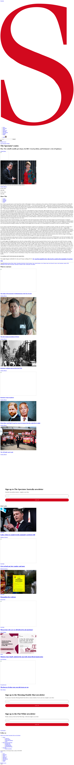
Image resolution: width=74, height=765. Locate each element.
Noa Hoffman (3, 659)
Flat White (2, 532)
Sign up (37, 705)
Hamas (44, 263)
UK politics (33, 264)
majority (65, 263)
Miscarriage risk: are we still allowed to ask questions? (16, 629)
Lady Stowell (51, 263)
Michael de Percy (4, 568)
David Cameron (29, 263)
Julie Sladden (3, 632)
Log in (5, 141)
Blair (12, 263)
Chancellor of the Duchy (21, 263)
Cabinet (14, 263)
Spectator (2, 0)
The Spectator (3, 730)
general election (37, 263)
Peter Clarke (7, 264)
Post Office (12, 264)
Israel (47, 263)
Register (1, 141)
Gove (42, 263)
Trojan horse (28, 264)
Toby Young (3, 689)
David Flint (2, 599)
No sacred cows (3, 684)
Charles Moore (3, 151)
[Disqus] (37, 470)
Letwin (55, 263)
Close (1, 751)
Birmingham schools (7, 263)
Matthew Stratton (4, 537)
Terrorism (21, 264)
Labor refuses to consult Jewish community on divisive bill (17, 534)
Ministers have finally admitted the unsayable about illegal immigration (21, 657)
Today (24, 264)
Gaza (33, 263)
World (1, 654)
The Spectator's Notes (5, 143)
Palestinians (2, 264)
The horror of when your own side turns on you (14, 687)
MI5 (68, 263)
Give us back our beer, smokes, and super (12, 566)
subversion (17, 264)
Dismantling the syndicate (8, 597)
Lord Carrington (60, 263)
